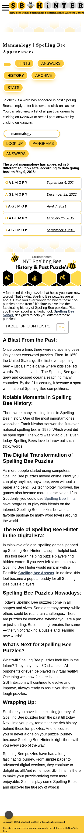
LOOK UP (14, 144)
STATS (13, 88)
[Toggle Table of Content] (58, 327)
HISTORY (15, 76)
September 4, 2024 (61, 183)
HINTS (24, 63)
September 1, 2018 (61, 230)
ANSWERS (51, 63)
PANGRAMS (43, 144)
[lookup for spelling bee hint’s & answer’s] (7, 64)
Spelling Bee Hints (59, 498)
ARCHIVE (43, 76)
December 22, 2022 (62, 195)
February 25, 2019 (60, 218)
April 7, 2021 (56, 206)
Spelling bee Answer (36, 573)
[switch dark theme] (9, 815)
